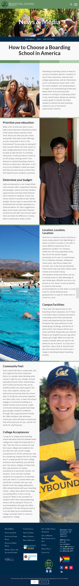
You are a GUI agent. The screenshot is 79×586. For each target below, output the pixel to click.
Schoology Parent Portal (11, 544)
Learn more (43, 582)
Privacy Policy (46, 549)
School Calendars (10, 533)
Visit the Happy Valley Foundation (48, 530)
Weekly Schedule (28, 536)
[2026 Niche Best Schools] (49, 565)
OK (34, 582)
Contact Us (45, 552)
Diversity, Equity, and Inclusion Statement (11, 551)
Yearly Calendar (28, 533)
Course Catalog (28, 529)
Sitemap (44, 545)
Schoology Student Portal (11, 537)
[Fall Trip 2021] (1, 293)
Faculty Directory (29, 540)
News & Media (39, 22)
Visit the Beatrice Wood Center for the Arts (48, 538)
